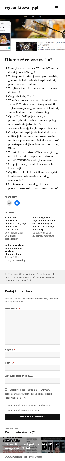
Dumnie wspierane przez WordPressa (23, 457)
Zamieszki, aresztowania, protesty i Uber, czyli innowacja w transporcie (15, 223)
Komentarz (12, 308)
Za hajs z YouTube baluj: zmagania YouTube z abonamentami (14, 250)
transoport (10, 280)
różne (28, 277)
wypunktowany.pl (21, 7)
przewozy (49, 277)
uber (18, 280)
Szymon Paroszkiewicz (39, 274)
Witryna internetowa (19, 376)
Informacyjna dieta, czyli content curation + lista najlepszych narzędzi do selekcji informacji (44, 223)
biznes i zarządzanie (14, 277)
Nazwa (10, 350)
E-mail (10, 363)
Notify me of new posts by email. (24, 410)
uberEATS (26, 280)
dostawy (40, 277)
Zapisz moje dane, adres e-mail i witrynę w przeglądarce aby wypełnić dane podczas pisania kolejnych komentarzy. (28, 393)
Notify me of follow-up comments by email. (30, 405)
